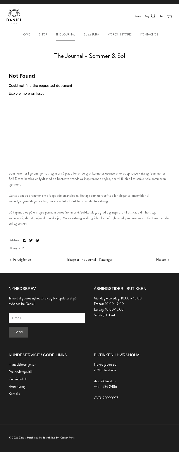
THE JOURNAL (65, 34)
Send (18, 332)
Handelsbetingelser (22, 364)
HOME (25, 34)
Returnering (17, 386)
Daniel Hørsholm (28, 437)
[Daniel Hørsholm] (14, 16)
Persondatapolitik (21, 371)
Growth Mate (67, 437)
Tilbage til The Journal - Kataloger (89, 259)
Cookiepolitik (18, 378)
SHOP (43, 34)
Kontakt (14, 393)
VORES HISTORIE (120, 34)
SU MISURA (91, 34)
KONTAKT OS (149, 34)
